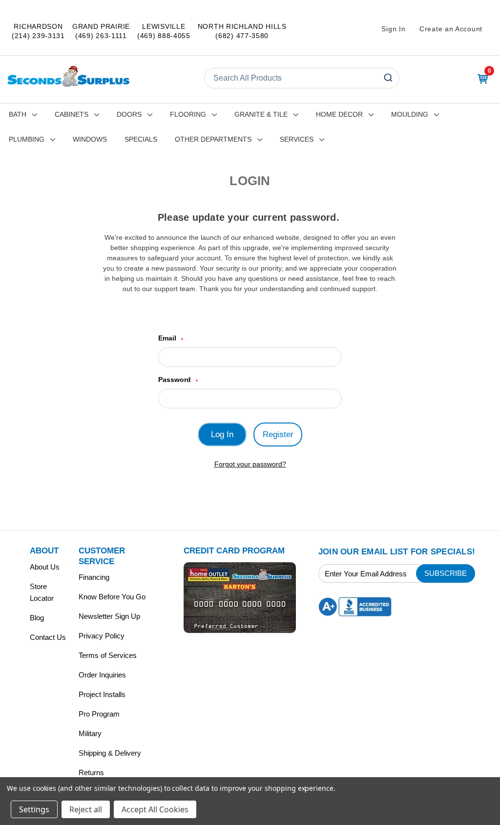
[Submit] (389, 78)
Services (296, 139)
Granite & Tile (261, 114)
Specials (141, 139)
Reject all (85, 809)
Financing (94, 577)
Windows (90, 139)
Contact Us (48, 637)
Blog (37, 617)
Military (90, 733)
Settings (34, 809)
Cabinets (71, 114)
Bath (17, 114)
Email (170, 338)
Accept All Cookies (155, 809)
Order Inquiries (102, 675)
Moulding (409, 114)
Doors (129, 114)
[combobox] (301, 78)
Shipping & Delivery (110, 753)
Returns (91, 772)
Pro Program (99, 714)
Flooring (188, 114)
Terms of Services (108, 655)
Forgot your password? (250, 464)
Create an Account (450, 29)
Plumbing (26, 139)
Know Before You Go (112, 596)
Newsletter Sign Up (109, 616)
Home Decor (339, 114)
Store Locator (42, 592)
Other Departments (213, 139)
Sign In (393, 29)
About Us (45, 567)
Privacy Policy (102, 636)
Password (178, 380)
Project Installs (102, 694)
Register (278, 434)
